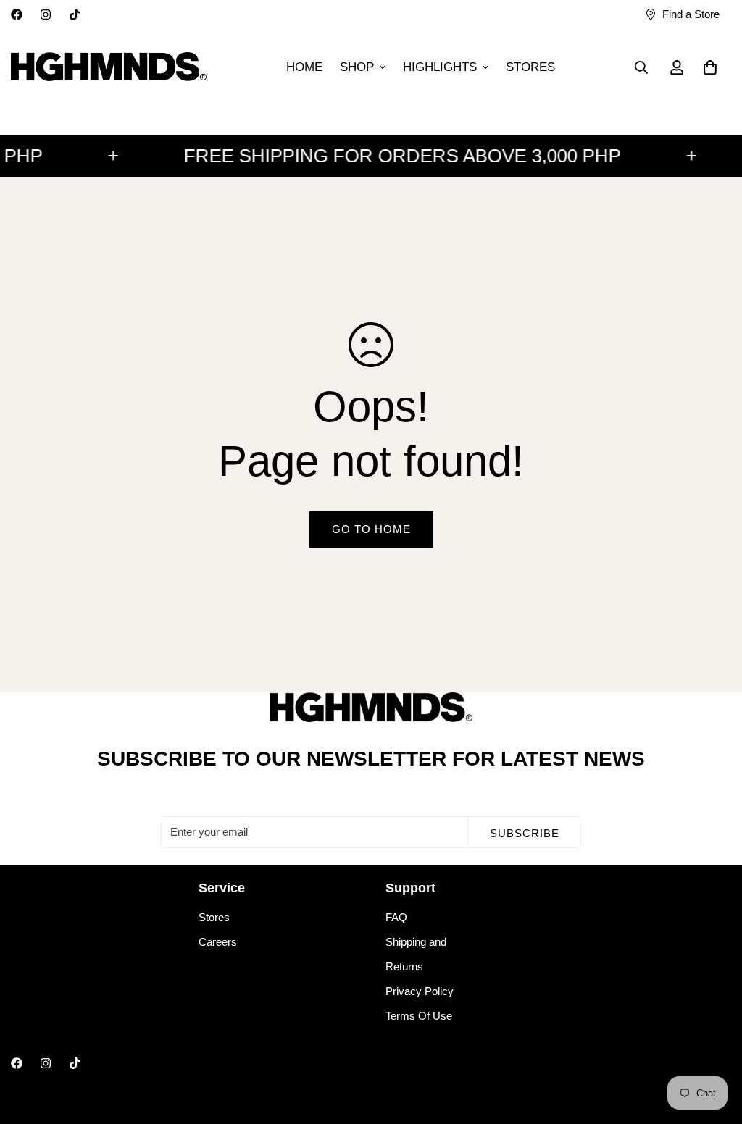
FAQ (396, 917)
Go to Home (371, 529)
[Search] (641, 67)
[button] (710, 67)
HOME (304, 67)
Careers (218, 942)
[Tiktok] (74, 14)
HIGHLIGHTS (440, 67)
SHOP (357, 67)
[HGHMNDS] (109, 67)
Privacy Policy (419, 991)
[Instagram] (45, 14)
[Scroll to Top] (713, 1045)
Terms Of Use (418, 1016)
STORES (530, 67)
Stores (214, 917)
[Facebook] (16, 14)
